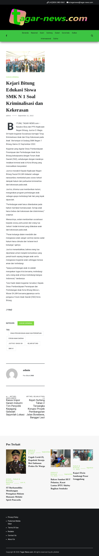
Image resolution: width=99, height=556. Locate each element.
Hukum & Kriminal (12, 77)
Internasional (46, 39)
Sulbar (74, 33)
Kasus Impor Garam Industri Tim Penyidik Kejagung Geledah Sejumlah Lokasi (15, 406)
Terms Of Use (13, 528)
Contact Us (12, 535)
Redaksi (11, 531)
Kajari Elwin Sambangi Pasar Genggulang (80, 476)
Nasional (34, 33)
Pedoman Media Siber (14, 522)
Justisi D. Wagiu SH (16, 343)
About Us (11, 539)
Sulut (42, 33)
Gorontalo (66, 33)
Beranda (25, 33)
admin (8, 116)
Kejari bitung (33, 343)
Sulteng (49, 33)
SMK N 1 (11, 348)
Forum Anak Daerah (16, 338)
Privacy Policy (13, 517)
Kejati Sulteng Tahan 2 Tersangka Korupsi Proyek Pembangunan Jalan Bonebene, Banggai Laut (35, 407)
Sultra (55, 39)
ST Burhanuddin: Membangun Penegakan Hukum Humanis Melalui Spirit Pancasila (15, 493)
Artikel (8, 479)
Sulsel (57, 33)
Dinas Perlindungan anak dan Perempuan (26, 333)
